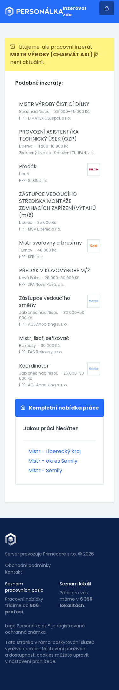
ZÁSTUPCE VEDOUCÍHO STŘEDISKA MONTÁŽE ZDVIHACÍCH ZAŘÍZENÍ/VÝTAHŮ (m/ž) (57, 205)
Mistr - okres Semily (52, 461)
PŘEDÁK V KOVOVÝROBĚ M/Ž (54, 270)
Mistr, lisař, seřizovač (44, 338)
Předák (27, 166)
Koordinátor (34, 365)
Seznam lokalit (76, 584)
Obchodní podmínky (28, 565)
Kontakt (13, 572)
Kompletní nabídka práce (63, 407)
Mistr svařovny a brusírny (50, 242)
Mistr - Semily (45, 470)
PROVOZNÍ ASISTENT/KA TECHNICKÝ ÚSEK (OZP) (49, 135)
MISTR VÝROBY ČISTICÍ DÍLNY (54, 104)
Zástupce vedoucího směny (44, 302)
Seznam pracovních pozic (24, 587)
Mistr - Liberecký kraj (54, 451)
